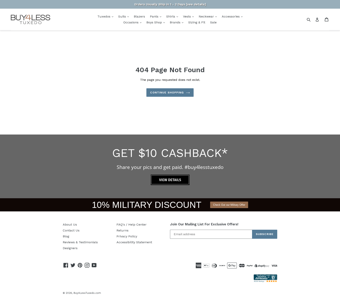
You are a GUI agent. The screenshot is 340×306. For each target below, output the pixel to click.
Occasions (131, 22)
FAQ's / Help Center (131, 224)
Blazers (139, 16)
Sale (213, 22)
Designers (70, 248)
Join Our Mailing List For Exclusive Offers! (204, 224)
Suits (122, 16)
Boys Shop (154, 22)
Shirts (171, 16)
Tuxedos (104, 16)
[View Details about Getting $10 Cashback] (170, 184)
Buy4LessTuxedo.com (87, 292)
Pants (154, 16)
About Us (70, 224)
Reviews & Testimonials (80, 242)
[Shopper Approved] (265, 281)
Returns (122, 230)
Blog (66, 236)
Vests (187, 16)
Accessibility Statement (134, 242)
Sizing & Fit (196, 22)
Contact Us (71, 230)
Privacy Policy (126, 236)
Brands (175, 22)
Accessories (231, 16)
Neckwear (207, 16)
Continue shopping (167, 92)
